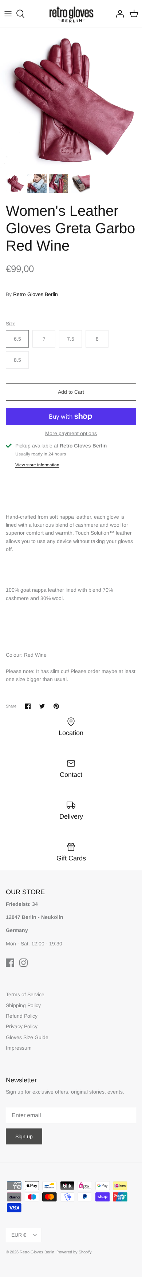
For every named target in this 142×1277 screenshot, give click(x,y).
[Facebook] (10, 962)
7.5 (70, 339)
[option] (71, 99)
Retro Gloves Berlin (35, 294)
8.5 (17, 360)
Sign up (24, 1136)
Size (11, 324)
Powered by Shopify (74, 1252)
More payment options (71, 433)
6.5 (17, 339)
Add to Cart (71, 392)
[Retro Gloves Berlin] (71, 14)
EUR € (18, 1235)
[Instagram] (23, 962)
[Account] (118, 14)
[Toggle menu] (8, 14)
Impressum (19, 1048)
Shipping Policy (23, 1005)
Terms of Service (25, 994)
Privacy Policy (22, 1026)
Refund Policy (22, 1016)
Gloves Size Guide (27, 1037)
